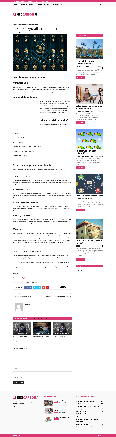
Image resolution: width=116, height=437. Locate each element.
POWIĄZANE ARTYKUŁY (22, 318)
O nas (37, 1)
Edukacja (24, 4)
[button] (100, 4)
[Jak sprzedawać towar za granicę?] (42, 328)
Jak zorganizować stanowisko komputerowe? (59, 296)
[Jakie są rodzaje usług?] (62, 328)
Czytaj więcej (80, 77)
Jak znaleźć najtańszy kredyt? (62, 417)
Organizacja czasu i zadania (85, 401)
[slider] (18, 282)
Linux (77, 416)
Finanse (31, 4)
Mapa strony (100, 435)
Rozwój (46, 4)
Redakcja (18, 32)
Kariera (39, 4)
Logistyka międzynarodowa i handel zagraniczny (27, 24)
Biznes (16, 4)
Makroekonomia (81, 411)
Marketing (78, 111)
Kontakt (42, 1)
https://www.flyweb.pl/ (19, 278)
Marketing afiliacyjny (82, 424)
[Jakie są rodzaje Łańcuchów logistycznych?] (22, 328)
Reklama (47, 1)
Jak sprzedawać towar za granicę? (42, 336)
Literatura (79, 404)
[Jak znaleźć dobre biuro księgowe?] (48, 411)
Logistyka (15, 24)
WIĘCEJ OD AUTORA (40, 318)
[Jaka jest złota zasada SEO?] (89, 184)
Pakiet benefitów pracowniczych (86, 414)
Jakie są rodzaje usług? (59, 336)
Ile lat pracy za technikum (61, 401)
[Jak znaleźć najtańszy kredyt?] (48, 419)
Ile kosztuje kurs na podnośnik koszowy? (86, 62)
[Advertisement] (72, 14)
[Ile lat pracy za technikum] (48, 403)
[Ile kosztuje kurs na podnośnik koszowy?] (89, 49)
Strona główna (31, 1)
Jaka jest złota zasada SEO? (89, 195)
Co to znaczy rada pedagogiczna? (22, 296)
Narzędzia (78, 66)
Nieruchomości (56, 4)
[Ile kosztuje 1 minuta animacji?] (89, 139)
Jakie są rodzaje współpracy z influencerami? (89, 107)
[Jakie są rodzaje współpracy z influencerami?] (89, 94)
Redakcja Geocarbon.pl (88, 66)
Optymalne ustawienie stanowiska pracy (89, 427)
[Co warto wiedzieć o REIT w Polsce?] (89, 229)
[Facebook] (102, 1)
